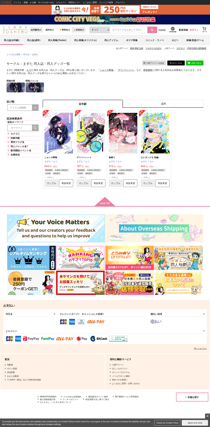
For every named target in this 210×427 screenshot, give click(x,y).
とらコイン (61, 2)
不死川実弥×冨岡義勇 (196, 48)
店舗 (26, 2)
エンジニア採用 (106, 2)
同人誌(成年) (33, 40)
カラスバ (181, 48)
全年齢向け (36, 29)
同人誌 (26, 54)
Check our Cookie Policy (167, 422)
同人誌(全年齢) (11, 40)
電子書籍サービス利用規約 (127, 396)
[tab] (163, 104)
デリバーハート (126, 70)
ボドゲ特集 (132, 40)
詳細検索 (162, 29)
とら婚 (33, 2)
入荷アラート (155, 63)
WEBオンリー (74, 2)
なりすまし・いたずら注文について (55, 402)
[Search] (35, 128)
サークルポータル (46, 2)
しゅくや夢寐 (107, 70)
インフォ (17, 2)
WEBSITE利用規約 (48, 396)
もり (28, 70)
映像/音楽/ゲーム (195, 40)
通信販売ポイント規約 (98, 396)
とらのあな (6, 2)
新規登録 (183, 29)
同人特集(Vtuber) (57, 40)
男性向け (66, 29)
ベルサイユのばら (153, 48)
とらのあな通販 (13, 54)
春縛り (112, 157)
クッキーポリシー (70, 399)
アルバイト (120, 2)
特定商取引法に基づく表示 (97, 399)
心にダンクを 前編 (149, 157)
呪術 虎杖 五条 (136, 48)
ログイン (194, 29)
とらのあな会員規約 (72, 396)
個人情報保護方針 (48, 399)
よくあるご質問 (90, 2)
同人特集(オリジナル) (85, 40)
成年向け (49, 29)
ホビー (175, 40)
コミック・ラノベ (155, 40)
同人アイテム (111, 40)
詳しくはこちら (200, 348)
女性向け (80, 29)
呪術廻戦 (148, 70)
